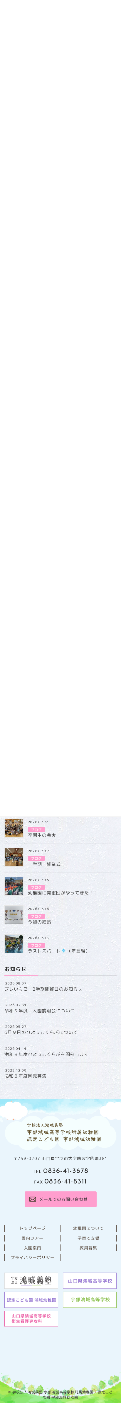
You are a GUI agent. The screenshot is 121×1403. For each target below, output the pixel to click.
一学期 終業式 (44, 864)
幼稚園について (88, 1228)
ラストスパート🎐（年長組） (59, 951)
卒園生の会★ (42, 835)
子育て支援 (88, 1238)
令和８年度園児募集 (25, 1076)
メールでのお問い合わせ (63, 1199)
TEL (60, 1172)
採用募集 (88, 1248)
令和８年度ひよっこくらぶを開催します (46, 1054)
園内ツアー (32, 1238)
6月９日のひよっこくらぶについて (41, 1032)
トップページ (32, 1228)
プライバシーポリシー (32, 1257)
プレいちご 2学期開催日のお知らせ (43, 989)
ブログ (36, 829)
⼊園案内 (32, 1248)
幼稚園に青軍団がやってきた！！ (63, 893)
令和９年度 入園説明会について (39, 1011)
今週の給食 (39, 922)
